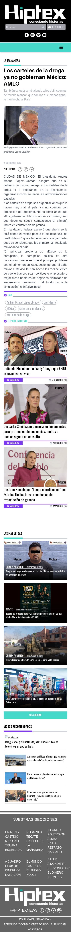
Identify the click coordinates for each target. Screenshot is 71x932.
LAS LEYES (34, 866)
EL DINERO (55, 872)
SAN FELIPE (35, 841)
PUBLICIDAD (58, 924)
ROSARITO (34, 832)
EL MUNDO (34, 861)
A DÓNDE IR (56, 863)
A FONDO (54, 830)
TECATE (32, 836)
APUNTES (55, 877)
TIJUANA (11, 845)
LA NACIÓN (13, 874)
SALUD (53, 859)
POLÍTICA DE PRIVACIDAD (35, 919)
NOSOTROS (34, 929)
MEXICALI (12, 841)
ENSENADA (13, 849)
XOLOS (31, 874)
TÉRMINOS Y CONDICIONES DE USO (26, 924)
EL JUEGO (33, 870)
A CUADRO (13, 861)
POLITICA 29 (56, 834)
